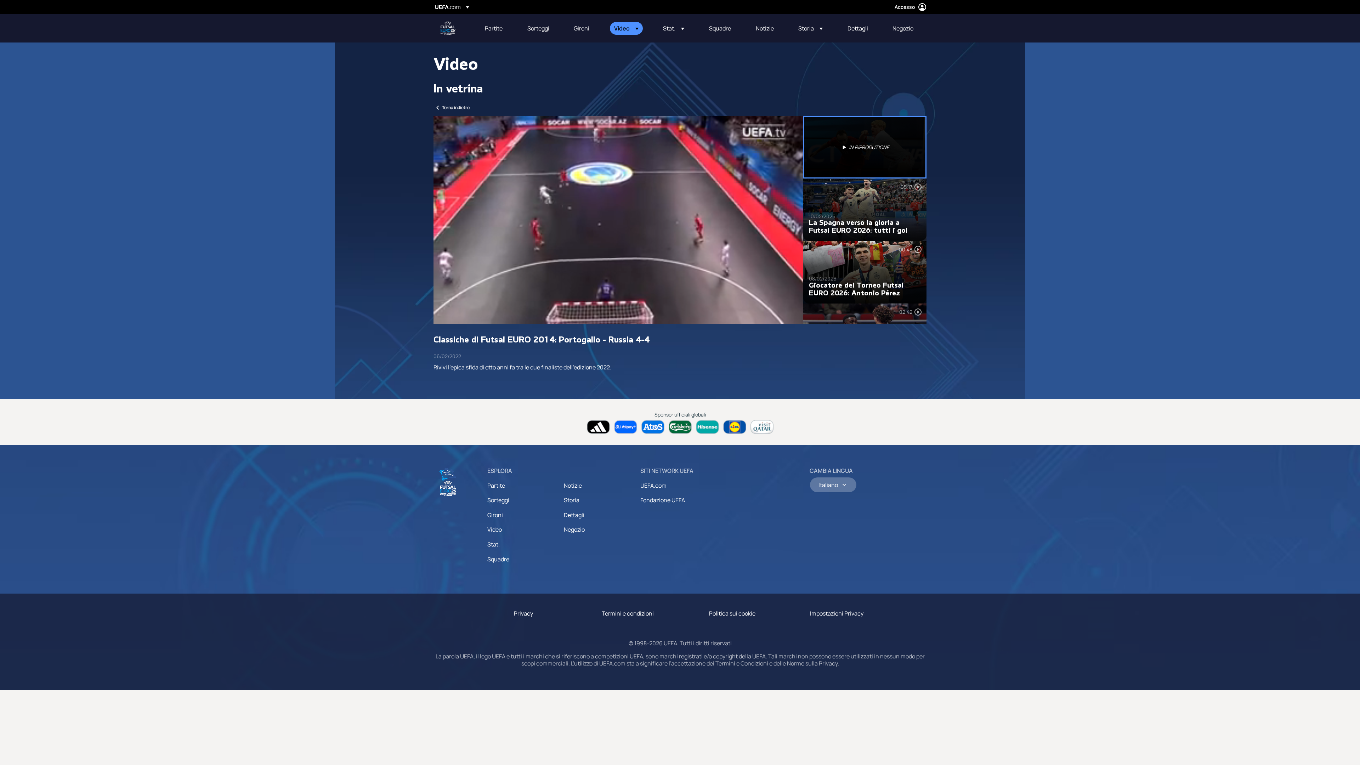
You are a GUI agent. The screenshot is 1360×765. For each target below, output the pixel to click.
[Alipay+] (625, 427)
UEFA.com (653, 485)
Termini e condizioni (628, 613)
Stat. (493, 544)
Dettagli (574, 515)
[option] (864, 147)
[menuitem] (497, 28)
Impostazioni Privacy (836, 613)
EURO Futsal (448, 28)
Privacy (523, 613)
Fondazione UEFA (662, 500)
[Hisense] (707, 427)
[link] (493, 28)
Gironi (495, 515)
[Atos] (652, 427)
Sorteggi (498, 500)
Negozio (574, 529)
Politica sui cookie (732, 613)
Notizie (573, 485)
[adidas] (598, 427)
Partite (496, 485)
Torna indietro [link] (456, 107)
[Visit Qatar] (762, 427)
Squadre (498, 559)
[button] (626, 28)
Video (494, 529)
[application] (618, 220)
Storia (571, 500)
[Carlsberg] (680, 427)
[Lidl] (734, 427)
